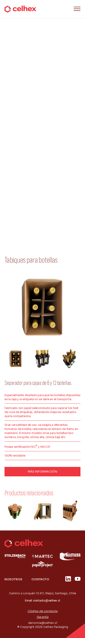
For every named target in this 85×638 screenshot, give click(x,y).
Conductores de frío (26, 164)
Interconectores (23, 144)
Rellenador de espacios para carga (36, 195)
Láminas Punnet (22, 154)
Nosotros (13, 579)
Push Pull (17, 216)
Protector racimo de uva (29, 206)
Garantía (43, 617)
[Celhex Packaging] (20, 9)
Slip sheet (18, 112)
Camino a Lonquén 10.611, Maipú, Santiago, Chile (42, 593)
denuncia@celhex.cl (42, 622)
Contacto (40, 579)
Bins (13, 123)
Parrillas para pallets (26, 133)
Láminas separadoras (27, 185)
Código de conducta (43, 611)
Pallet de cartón (22, 175)
